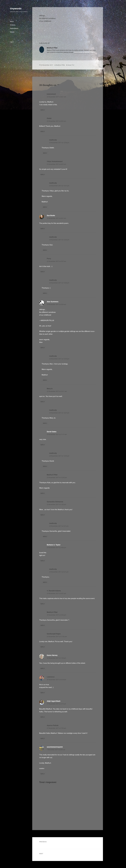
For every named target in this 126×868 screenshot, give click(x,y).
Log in (12, 42)
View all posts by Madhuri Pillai (83, 52)
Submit (12, 32)
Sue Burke (51, 215)
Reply (43, 110)
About (12, 21)
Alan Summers (52, 301)
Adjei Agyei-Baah (53, 701)
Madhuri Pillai (60, 65)
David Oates (51, 431)
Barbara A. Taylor (53, 545)
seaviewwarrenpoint (55, 747)
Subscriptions (14, 28)
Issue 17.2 (71, 65)
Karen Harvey (52, 655)
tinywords (15, 8)
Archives (12, 25)
